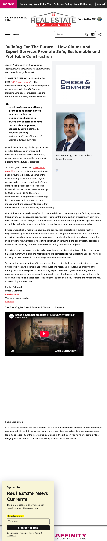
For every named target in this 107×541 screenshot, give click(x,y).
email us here (12, 294)
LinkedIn (9, 301)
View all (101, 4)
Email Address (15, 516)
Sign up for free (28, 527)
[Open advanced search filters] (93, 34)
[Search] (86, 34)
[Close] (51, 484)
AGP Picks (8, 4)
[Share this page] (100, 34)
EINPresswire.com (21, 82)
